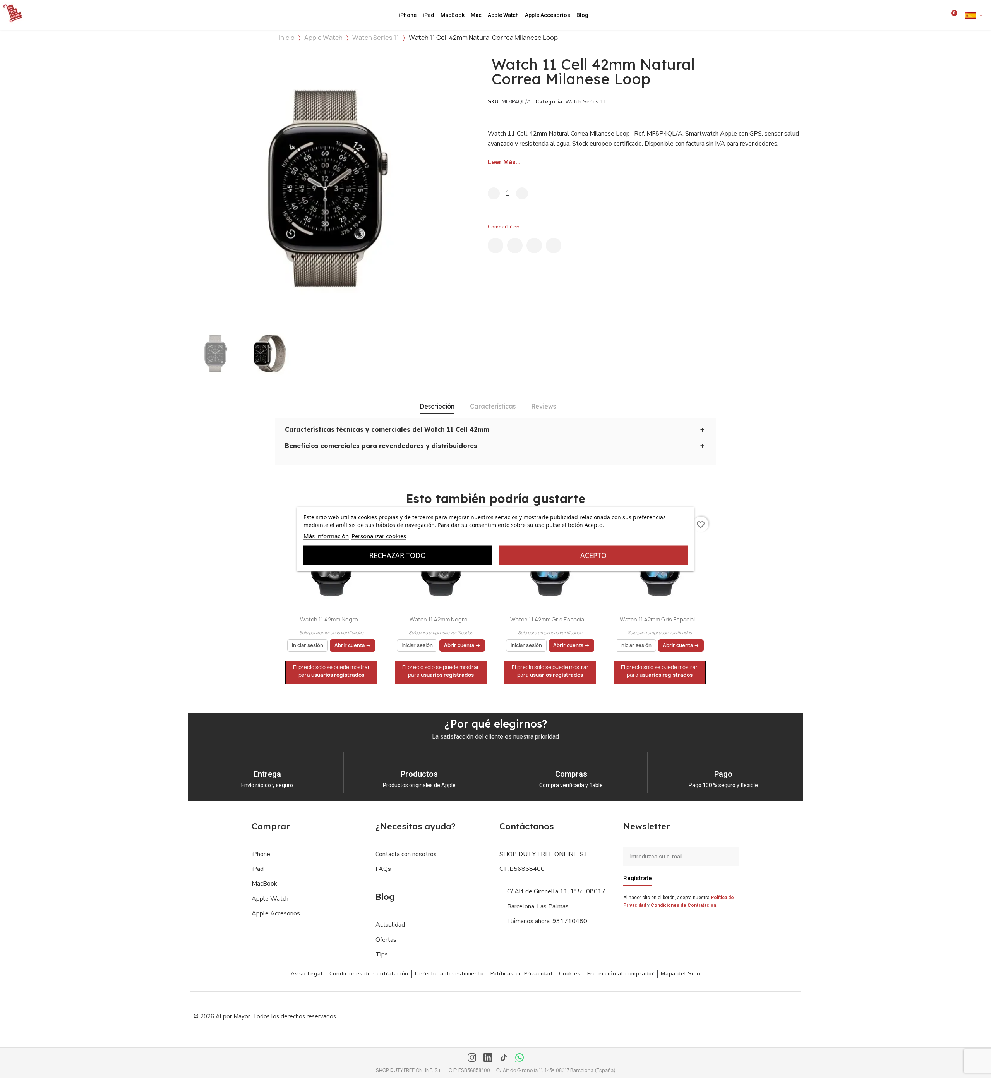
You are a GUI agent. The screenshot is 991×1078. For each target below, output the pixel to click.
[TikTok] (503, 1058)
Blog (582, 15)
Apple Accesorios (547, 15)
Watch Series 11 (375, 37)
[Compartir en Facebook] (495, 245)
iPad (428, 15)
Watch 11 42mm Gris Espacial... (550, 619)
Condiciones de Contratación (683, 905)
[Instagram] (472, 1058)
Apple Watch (503, 15)
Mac (476, 15)
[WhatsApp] (519, 1058)
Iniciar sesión (307, 645)
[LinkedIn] (487, 1058)
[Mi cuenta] (942, 15)
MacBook (453, 15)
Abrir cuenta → (352, 645)
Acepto (593, 555)
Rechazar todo (397, 555)
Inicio (287, 37)
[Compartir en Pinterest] (534, 245)
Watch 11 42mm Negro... (331, 619)
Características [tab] (493, 406)
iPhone (408, 15)
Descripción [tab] (437, 406)
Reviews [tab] (543, 406)
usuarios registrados (337, 674)
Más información (326, 536)
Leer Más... (504, 162)
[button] (932, 15)
